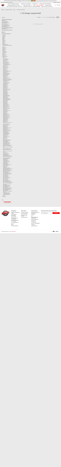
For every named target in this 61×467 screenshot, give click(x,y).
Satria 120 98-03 (5, 59)
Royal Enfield (4, 56)
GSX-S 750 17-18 (5, 152)
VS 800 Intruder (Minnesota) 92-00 (7, 156)
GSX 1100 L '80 (5, 179)
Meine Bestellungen (24, 213)
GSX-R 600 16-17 (5, 121)
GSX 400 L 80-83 (5, 97)
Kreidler (3, 49)
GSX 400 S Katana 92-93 (6, 98)
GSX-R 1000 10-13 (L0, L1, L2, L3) (7, 170)
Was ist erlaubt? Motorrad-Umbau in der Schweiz (14, 6)
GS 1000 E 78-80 (5, 163)
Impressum (33, 214)
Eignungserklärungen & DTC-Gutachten (14, 221)
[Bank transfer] (52, 231)
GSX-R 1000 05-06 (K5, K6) (6, 169)
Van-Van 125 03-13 (5, 65)
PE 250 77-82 (5, 78)
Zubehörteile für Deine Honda (7, 45)
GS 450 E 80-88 (5, 101)
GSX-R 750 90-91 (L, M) (6, 144)
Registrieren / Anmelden (57, 2)
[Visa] (55, 231)
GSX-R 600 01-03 (5, 118)
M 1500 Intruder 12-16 (6, 192)
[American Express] (57, 231)
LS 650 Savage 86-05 (5, 133)
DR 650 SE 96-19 (5, 128)
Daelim (3, 41)
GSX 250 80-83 (5, 75)
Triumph (3, 196)
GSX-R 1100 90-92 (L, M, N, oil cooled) (8, 182)
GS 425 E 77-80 (5, 100)
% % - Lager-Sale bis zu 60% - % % (27, 5)
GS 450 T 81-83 (5, 102)
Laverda (3, 53)
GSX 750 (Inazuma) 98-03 (6, 140)
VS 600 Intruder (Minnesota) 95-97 (7, 122)
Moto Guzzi (4, 52)
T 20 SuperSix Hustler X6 (6, 82)
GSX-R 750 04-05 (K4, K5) (6, 149)
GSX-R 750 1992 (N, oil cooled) (7, 145)
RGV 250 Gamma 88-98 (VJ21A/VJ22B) (6, 81)
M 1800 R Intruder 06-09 (6, 194)
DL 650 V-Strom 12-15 (6, 125)
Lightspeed (14, 231)
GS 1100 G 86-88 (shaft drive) (7, 173)
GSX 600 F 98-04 (5, 117)
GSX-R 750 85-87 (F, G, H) (6, 143)
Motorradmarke (5, 24)
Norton (3, 55)
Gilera (3, 43)
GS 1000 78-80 (5, 162)
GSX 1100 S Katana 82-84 (6, 180)
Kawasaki (4, 48)
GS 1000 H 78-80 (5, 165)
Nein (34, 0)
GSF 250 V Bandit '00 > (6, 74)
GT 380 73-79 (5, 90)
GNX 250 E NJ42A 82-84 (6, 73)
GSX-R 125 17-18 (5, 61)
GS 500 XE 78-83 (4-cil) (6, 106)
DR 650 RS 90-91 (5, 127)
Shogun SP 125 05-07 (6, 63)
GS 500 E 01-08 (5, 105)
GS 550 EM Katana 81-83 (6, 110)
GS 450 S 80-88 (5, 103)
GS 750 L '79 (4, 138)
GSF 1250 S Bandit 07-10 (6, 189)
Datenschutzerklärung (34, 219)
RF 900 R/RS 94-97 (5, 160)
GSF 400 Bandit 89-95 (6, 95)
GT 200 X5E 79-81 (5, 70)
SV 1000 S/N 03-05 (5, 172)
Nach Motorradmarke (8, 9)
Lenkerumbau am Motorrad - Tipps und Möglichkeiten (31, 6)
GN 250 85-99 (5, 72)
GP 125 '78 (4, 60)
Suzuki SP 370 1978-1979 (6, 89)
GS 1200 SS (4, 184)
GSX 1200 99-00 (5, 187)
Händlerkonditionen (34, 225)
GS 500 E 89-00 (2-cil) (6, 104)
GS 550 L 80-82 (5, 111)
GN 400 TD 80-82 (5, 93)
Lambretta (4, 51)
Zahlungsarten (33, 220)
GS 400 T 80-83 (5, 94)
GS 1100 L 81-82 (5, 174)
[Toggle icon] (55, 5)
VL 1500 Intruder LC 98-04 (6, 193)
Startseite (2, 9)
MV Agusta (4, 54)
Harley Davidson (5, 44)
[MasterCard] (53, 231)
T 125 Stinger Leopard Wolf (6, 64)
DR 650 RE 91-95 (5, 126)
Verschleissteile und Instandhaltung (5, 26)
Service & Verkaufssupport (35, 223)
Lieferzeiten (33, 224)
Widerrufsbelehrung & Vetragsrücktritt (34, 218)
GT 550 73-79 (5, 112)
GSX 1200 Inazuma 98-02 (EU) (7, 188)
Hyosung (3, 47)
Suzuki (14, 9)
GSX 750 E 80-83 (5, 141)
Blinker (34, 5)
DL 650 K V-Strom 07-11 (6, 124)
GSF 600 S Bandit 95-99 (6, 115)
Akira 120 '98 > (5, 58)
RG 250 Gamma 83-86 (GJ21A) (7, 79)
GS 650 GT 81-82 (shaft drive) (7, 130)
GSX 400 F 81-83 (5, 96)
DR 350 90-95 (5, 84)
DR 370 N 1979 (5, 88)
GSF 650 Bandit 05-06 (6, 132)
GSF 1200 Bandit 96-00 (6, 185)
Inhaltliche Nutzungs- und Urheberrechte (35, 213)
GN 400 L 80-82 (5, 92)
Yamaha (3, 35)
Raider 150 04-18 (5, 67)
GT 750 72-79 (5, 153)
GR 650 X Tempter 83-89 (6, 129)
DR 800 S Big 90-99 (5, 154)
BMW (3, 38)
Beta (3, 37)
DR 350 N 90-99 (5, 85)
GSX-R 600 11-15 (5, 120)
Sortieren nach (44, 17)
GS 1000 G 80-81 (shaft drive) (7, 164)
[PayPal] (58, 231)
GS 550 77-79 (5, 109)
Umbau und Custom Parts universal (46, 6)
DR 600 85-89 (5, 113)
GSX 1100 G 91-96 (5, 178)
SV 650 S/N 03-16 (5, 135)
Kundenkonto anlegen (24, 212)
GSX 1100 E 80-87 (5, 175)
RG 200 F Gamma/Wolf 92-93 (7, 71)
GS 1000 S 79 (5, 167)
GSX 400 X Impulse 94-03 (6, 99)
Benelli (3, 36)
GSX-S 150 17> (5, 66)
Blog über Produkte (48, 5)
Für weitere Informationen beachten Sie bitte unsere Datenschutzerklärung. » (46, 0)
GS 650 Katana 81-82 (6, 131)
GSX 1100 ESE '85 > (5, 177)
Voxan (3, 195)
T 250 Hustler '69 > (5, 83)
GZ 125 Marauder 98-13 (6, 62)
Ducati (3, 42)
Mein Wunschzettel (24, 217)
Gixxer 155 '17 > (5, 68)
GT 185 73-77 (5, 69)
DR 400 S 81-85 (5, 91)
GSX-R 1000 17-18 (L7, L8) (6, 171)
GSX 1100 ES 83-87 (5, 176)
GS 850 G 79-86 (5, 159)
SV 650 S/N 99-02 (5, 134)
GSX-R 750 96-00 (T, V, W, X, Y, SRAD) (7, 147)
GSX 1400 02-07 (5, 190)
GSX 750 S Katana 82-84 (6, 142)
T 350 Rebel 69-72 (5, 87)
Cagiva (3, 40)
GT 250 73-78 (5, 76)
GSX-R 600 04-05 (5, 119)
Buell (3, 39)
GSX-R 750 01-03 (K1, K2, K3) (7, 148)
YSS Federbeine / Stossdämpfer (5, 22)
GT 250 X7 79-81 (5, 77)
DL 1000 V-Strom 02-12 (6, 161)
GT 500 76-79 (5, 107)
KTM (3, 50)
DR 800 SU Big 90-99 (5, 155)
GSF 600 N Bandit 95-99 (6, 114)
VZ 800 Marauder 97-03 (6, 158)
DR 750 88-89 (5, 137)
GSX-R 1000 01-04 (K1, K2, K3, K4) (7, 168)
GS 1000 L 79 (4, 166)
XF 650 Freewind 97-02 (6, 136)
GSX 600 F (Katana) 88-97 (6, 116)
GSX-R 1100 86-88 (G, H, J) (6, 181)
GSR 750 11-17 (5, 139)
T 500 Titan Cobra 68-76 (6, 108)
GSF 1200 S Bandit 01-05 (6, 186)
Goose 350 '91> (5, 86)
